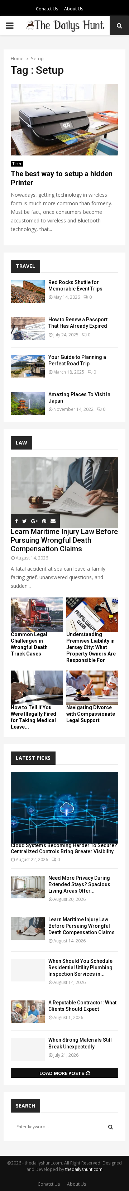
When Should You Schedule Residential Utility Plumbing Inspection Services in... (80, 967)
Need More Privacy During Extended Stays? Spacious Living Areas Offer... (79, 884)
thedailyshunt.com (83, 1169)
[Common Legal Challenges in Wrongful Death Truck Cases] (37, 614)
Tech (17, 163)
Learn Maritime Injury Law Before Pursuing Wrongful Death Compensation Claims (64, 540)
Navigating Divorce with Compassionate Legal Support (90, 714)
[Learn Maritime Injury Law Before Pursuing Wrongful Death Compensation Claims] (64, 492)
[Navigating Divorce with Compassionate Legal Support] (92, 688)
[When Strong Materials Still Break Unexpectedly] (28, 1049)
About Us (73, 9)
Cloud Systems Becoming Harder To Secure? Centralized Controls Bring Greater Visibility (64, 848)
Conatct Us (47, 9)
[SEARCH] (110, 1127)
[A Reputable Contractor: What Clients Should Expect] (28, 1011)
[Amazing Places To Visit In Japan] (28, 403)
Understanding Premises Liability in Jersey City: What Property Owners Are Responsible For (91, 647)
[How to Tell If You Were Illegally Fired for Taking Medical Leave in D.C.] (37, 688)
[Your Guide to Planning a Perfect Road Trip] (28, 366)
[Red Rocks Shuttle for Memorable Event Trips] (28, 291)
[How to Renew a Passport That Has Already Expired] (28, 328)
